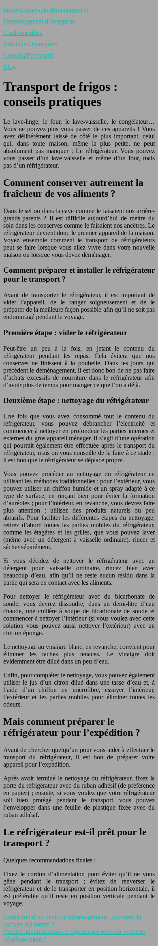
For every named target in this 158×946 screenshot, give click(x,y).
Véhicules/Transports (30, 44)
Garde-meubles (22, 32)
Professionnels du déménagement (45, 9)
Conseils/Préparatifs (28, 55)
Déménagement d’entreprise (39, 21)
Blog (9, 66)
